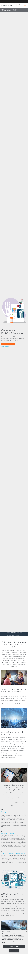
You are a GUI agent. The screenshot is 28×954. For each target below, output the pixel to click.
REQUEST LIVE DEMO (8, 344)
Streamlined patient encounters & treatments (13, 853)
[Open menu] (25, 5)
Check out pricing (5, 346)
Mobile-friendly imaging (7, 833)
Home (2, 9)
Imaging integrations (7, 812)
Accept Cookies (14, 946)
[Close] (26, 931)
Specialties (8, 9)
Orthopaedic (14, 9)
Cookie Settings (14, 951)
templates (22, 741)
